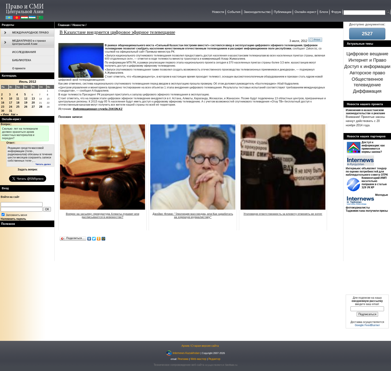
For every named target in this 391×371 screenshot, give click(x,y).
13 (33, 98)
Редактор (214, 359)
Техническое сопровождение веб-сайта (179, 364)
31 (10, 110)
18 (17, 102)
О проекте (19, 68)
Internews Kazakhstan (186, 352)
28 (40, 106)
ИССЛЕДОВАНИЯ (24, 52)
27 (33, 106)
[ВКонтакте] (89, 239)
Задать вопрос (28, 169)
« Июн (5, 114)
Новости (78, 25)
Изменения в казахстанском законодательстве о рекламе (365, 112)
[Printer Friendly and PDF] (315, 41)
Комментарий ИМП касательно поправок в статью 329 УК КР (374, 182)
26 (25, 106)
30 (2, 110)
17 (10, 102)
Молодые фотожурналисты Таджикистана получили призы (367, 202)
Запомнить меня (16, 215)
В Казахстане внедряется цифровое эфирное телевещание (117, 32)
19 (25, 102)
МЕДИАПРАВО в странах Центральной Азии (29, 42)
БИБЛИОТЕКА (21, 60)
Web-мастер (198, 359)
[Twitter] (94, 239)
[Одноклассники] (98, 239)
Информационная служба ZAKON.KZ (97, 109)
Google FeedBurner (367, 325)
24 (10, 106)
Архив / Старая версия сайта (200, 345)
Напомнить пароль (13, 219)
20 (33, 102)
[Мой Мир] (103, 239)
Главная (64, 25)
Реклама (183, 359)
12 (25, 98)
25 (17, 106)
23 (2, 106)
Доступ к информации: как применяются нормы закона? (373, 147)
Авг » (14, 114)
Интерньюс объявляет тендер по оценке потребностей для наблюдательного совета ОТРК (367, 171)
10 (10, 98)
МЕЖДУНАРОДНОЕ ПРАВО (30, 32)
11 (17, 98)
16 (2, 102)
